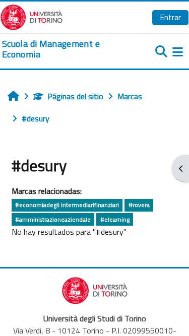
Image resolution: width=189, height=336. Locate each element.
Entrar (170, 17)
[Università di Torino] (31, 16)
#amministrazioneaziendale (53, 219)
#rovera (139, 205)
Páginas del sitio (75, 96)
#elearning (115, 219)
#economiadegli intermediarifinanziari (67, 205)
